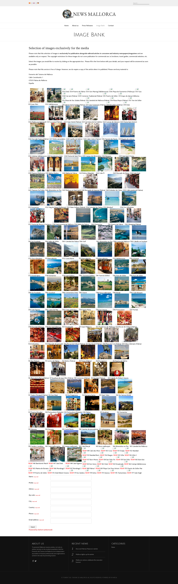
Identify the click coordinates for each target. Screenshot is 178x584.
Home (66, 26)
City (33, 501)
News (113, 547)
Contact (111, 26)
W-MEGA (114, 577)
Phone (34, 514)
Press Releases (87, 26)
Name (33, 477)
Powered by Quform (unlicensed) (40, 530)
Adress (34, 489)
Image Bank (100, 26)
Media (33, 483)
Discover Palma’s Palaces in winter (87, 549)
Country (34, 507)
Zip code (34, 495)
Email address (36, 520)
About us (75, 26)
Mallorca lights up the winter (85, 554)
